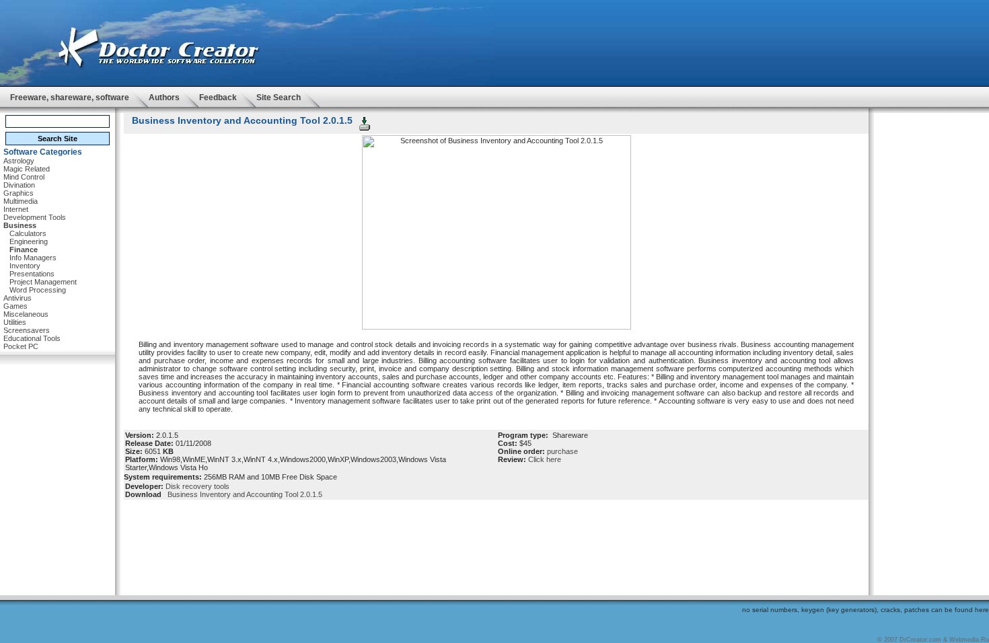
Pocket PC (20, 346)
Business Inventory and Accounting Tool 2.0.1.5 (242, 494)
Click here (544, 459)
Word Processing (37, 290)
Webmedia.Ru (969, 639)
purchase (562, 451)
